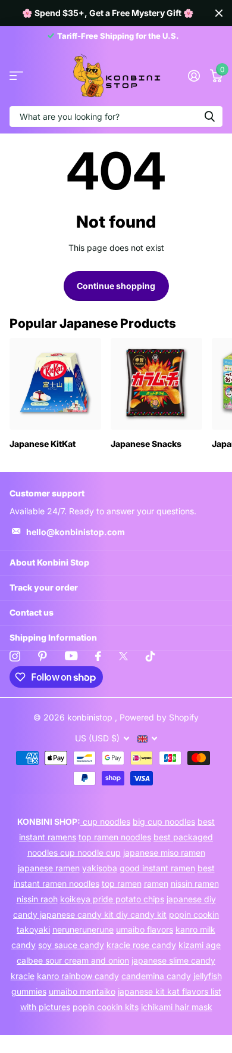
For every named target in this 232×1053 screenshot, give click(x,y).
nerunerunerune (83, 929)
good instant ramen (157, 868)
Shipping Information (53, 637)
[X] (123, 656)
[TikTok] (150, 656)
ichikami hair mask (176, 1007)
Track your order (44, 587)
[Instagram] (15, 656)
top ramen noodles (115, 837)
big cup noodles (164, 821)
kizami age (199, 945)
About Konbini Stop (49, 562)
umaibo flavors (144, 929)
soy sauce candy (71, 945)
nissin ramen (195, 883)
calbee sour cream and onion (73, 960)
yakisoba (99, 868)
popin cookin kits (106, 1007)
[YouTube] (71, 655)
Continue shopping (116, 286)
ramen (156, 883)
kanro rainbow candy (78, 976)
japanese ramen (49, 868)
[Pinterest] (42, 656)
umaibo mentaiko (82, 991)
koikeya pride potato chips (112, 899)
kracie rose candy (141, 945)
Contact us (32, 612)
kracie (23, 976)
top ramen (122, 883)
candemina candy (156, 976)
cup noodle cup (90, 852)
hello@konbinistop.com (75, 532)
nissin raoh (37, 899)
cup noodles (105, 821)
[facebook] (98, 656)
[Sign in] (193, 75)
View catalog (16, 76)
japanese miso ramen (164, 852)
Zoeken (209, 116)
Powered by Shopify (159, 717)
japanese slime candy (173, 960)
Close (219, 13)
